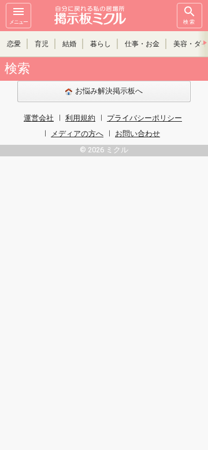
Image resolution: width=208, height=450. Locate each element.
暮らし (100, 44)
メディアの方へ (77, 133)
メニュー (18, 22)
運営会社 (39, 118)
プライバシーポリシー (144, 118)
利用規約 (80, 118)
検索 (189, 22)
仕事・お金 (142, 44)
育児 (42, 44)
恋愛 (14, 44)
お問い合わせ (137, 133)
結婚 (69, 44)
